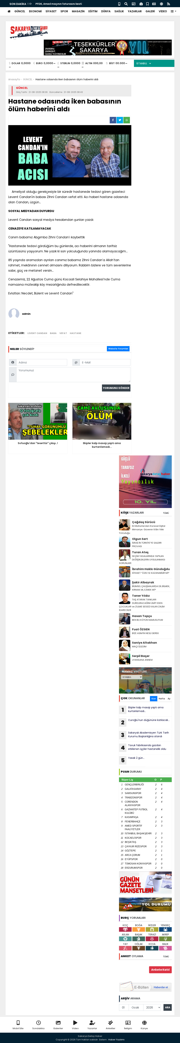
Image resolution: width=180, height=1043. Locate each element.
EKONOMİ (35, 11)
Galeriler (58, 1028)
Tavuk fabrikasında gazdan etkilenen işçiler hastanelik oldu (143, 748)
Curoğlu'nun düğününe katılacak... (145, 722)
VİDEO (163, 11)
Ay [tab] (169, 698)
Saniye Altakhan (144, 643)
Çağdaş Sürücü (143, 522)
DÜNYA (106, 11)
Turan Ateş (140, 552)
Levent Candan (37, 333)
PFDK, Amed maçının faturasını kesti (59, 4)
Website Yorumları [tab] (118, 348)
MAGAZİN (78, 11)
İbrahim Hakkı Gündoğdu (151, 569)
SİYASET (51, 11)
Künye (144, 1028)
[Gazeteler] (154, 3)
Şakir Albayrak (143, 582)
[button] (173, 11)
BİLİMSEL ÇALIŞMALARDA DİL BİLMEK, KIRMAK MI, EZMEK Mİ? (151, 588)
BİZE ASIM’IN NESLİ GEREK (145, 633)
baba (53, 333)
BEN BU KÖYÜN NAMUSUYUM (147, 620)
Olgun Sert (140, 539)
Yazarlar (92, 1028)
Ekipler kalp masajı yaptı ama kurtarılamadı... (143, 710)
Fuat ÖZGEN (141, 629)
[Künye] (161, 3)
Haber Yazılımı (116, 1039)
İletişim (128, 1028)
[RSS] (168, 3)
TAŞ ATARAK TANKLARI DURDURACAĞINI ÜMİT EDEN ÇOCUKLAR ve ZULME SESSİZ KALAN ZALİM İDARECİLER (142, 605)
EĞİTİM (92, 11)
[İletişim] (133, 3)
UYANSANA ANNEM (142, 660)
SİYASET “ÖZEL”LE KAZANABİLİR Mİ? (150, 573)
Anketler (110, 1028)
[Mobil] (119, 3)
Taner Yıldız (141, 596)
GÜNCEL (19, 11)
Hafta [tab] (162, 698)
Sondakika (38, 1028)
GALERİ (150, 11)
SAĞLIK (119, 11)
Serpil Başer (141, 656)
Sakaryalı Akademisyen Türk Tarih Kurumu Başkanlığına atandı (145, 735)
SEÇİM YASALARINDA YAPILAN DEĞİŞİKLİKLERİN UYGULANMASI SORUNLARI (142, 559)
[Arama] (126, 3)
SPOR (64, 11)
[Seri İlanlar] (147, 3)
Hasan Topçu (142, 616)
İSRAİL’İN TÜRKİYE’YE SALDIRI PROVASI (147, 544)
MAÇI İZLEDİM (139, 646)
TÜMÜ (166, 513)
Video (75, 1028)
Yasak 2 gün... (133, 760)
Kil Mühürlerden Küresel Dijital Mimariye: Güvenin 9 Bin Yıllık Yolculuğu (142, 529)
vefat (63, 333)
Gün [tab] (153, 698)
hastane (75, 333)
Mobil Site (18, 1028)
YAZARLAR (135, 11)
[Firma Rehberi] (141, 3)
